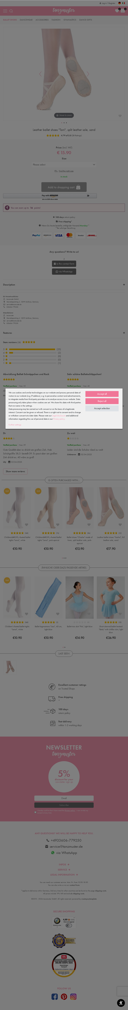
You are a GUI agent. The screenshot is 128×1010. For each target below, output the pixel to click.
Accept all (102, 394)
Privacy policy (58, 418)
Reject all (102, 401)
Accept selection (102, 408)
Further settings (15, 424)
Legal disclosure (59, 415)
